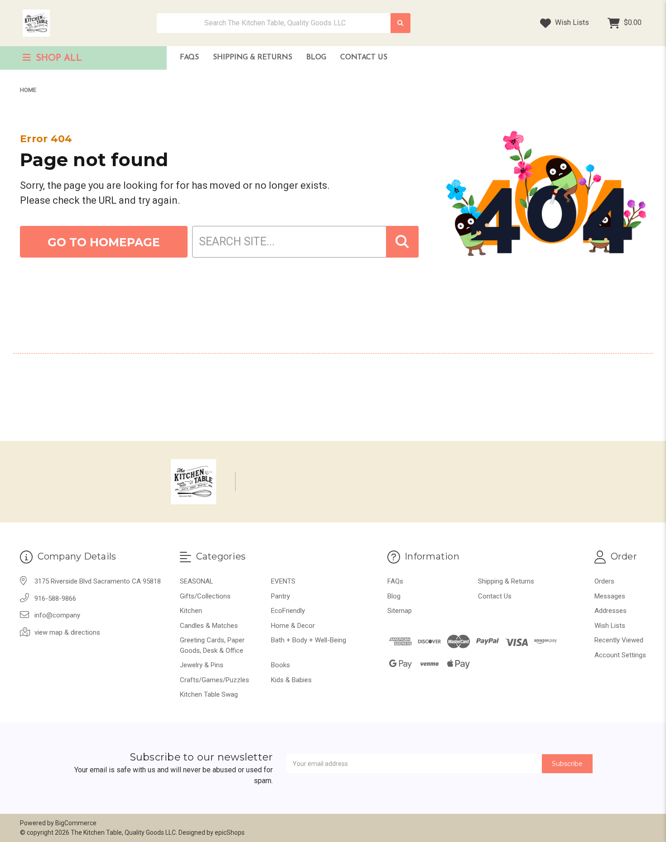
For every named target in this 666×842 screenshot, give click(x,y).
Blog (316, 57)
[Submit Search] (400, 23)
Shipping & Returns (252, 57)
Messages (609, 596)
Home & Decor (293, 626)
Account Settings (620, 655)
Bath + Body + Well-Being (308, 640)
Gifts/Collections (205, 596)
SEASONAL (196, 581)
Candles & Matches (209, 626)
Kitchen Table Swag (209, 694)
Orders (604, 581)
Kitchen (191, 611)
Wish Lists (571, 22)
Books (280, 665)
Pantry (280, 596)
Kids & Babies (291, 680)
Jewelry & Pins (201, 665)
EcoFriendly (288, 611)
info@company (57, 615)
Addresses (610, 611)
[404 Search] (402, 242)
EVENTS (283, 581)
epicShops (230, 832)
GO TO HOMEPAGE (104, 242)
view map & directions (67, 632)
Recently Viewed (618, 640)
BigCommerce (76, 823)
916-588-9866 (55, 598)
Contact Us (363, 57)
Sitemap (399, 611)
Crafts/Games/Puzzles (214, 680)
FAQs (189, 57)
